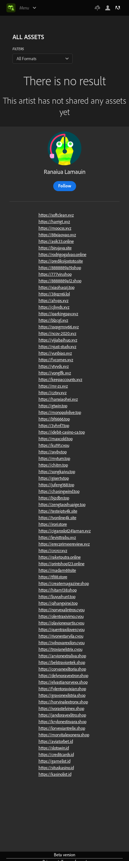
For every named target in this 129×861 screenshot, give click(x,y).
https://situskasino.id (56, 767)
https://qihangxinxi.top (58, 603)
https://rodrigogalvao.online (62, 254)
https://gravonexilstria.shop (62, 695)
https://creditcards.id (56, 754)
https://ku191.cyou (54, 445)
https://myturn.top (54, 458)
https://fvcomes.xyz (56, 360)
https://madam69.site (57, 570)
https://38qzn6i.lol (54, 294)
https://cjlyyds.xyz (54, 307)
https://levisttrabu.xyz (57, 537)
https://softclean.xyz (56, 215)
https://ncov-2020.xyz (57, 333)
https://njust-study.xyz (57, 346)
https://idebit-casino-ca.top (62, 432)
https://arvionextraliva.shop (62, 656)
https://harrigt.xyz (54, 221)
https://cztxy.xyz (53, 392)
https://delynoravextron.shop (63, 675)
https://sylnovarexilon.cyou (62, 642)
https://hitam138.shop (58, 590)
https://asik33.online (56, 241)
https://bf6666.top (54, 419)
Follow (64, 186)
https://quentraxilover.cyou (62, 629)
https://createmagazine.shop (64, 583)
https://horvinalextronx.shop (63, 702)
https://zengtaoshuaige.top (62, 504)
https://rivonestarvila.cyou (61, 636)
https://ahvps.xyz (54, 300)
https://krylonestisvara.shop (62, 721)
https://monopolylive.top (60, 412)
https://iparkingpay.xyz (58, 313)
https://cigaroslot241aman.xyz (65, 531)
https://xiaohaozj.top (57, 287)
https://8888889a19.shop (60, 267)
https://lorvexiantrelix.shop (62, 728)
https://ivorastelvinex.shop (61, 708)
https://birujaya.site (55, 248)
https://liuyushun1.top (57, 596)
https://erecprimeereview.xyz (64, 544)
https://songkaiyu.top (57, 471)
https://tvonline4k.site (57, 517)
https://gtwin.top (53, 406)
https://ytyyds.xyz (54, 366)
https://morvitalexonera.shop (64, 735)
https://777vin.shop (55, 274)
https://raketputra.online (60, 557)
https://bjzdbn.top (54, 498)
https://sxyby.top (53, 452)
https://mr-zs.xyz (53, 386)
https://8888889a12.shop (60, 281)
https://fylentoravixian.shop (62, 688)
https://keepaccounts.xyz (60, 379)
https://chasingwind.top (59, 491)
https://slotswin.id (54, 748)
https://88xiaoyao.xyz (57, 234)
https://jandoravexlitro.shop (62, 715)
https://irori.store (53, 524)
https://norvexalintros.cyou (62, 610)
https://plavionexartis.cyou (61, 623)
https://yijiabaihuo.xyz (58, 340)
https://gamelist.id (54, 761)
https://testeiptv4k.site (58, 511)
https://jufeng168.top (56, 485)
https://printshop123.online (62, 563)
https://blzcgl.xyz (53, 320)
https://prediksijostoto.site (61, 261)
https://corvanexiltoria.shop (62, 669)
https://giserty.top (54, 478)
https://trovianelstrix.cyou (60, 649)
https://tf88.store (53, 577)
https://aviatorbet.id (56, 741)
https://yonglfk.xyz (55, 373)
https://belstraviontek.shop (62, 662)
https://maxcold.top (56, 438)
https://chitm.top (53, 465)
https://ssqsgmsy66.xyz (59, 327)
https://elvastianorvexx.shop (63, 682)
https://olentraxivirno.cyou (61, 616)
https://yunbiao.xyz (55, 353)
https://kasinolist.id (55, 774)
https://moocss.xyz (55, 228)
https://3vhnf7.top (54, 425)
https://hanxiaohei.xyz (58, 399)
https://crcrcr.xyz (53, 550)
